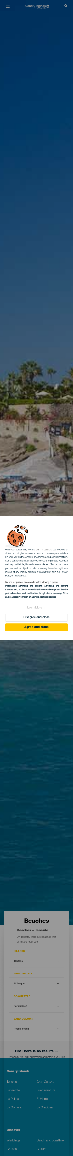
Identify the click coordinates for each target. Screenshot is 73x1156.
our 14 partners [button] (44, 550)
